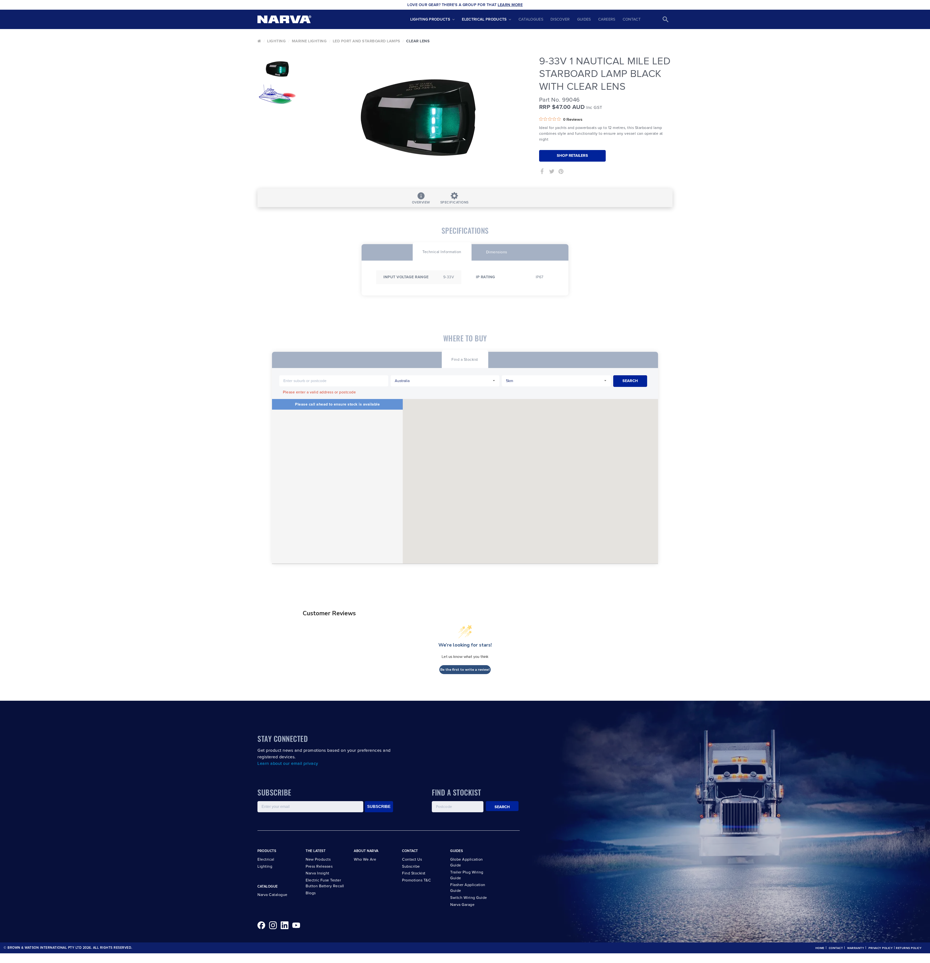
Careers (606, 19)
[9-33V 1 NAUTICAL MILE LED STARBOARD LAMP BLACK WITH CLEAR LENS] (418, 117)
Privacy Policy (880, 948)
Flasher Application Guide (467, 888)
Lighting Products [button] (430, 19)
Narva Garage (462, 905)
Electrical (265, 859)
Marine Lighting (309, 41)
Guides (584, 19)
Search (502, 807)
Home (819, 948)
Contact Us (412, 859)
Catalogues (531, 19)
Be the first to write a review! (465, 669)
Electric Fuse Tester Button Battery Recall (325, 883)
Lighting (276, 41)
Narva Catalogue (272, 895)
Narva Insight (317, 873)
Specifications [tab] (454, 202)
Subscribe (411, 866)
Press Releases (319, 866)
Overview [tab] (421, 202)
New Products (318, 859)
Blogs (311, 893)
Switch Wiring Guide (468, 898)
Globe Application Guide (466, 862)
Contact (632, 19)
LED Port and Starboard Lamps (366, 41)
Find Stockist (414, 873)
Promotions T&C (416, 880)
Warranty (855, 948)
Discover (560, 19)
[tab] (442, 251)
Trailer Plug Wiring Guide (466, 875)
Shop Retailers (572, 156)
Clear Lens (418, 41)
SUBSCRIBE (379, 807)
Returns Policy (909, 948)
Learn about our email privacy (287, 763)
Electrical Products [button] (484, 19)
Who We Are (365, 859)
